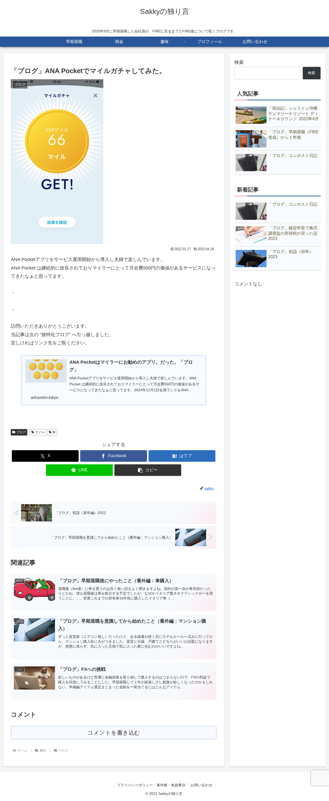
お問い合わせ (201, 785)
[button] (147, 470)
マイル (39, 432)
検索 (239, 62)
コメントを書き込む (113, 732)
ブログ (21, 432)
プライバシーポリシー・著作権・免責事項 (151, 785)
